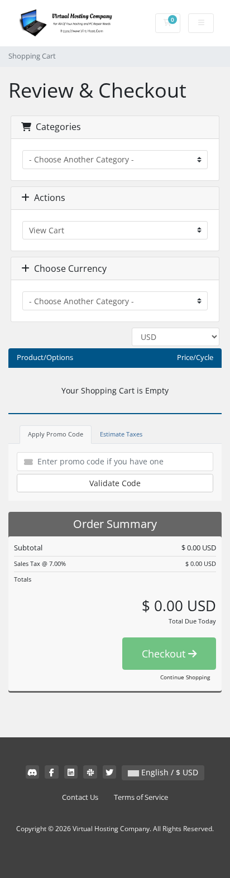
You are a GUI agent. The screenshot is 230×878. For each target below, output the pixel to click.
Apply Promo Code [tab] (55, 434)
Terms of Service (141, 797)
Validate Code (115, 483)
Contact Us (80, 797)
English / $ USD (168, 772)
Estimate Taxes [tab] (121, 434)
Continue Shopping (185, 677)
